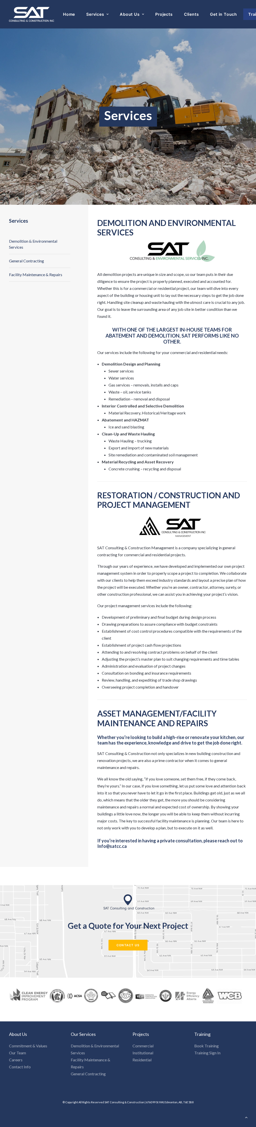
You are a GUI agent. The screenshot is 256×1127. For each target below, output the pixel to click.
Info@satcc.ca (112, 846)
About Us (130, 14)
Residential (142, 1059)
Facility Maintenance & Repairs (35, 274)
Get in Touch (223, 14)
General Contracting (26, 260)
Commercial (143, 1045)
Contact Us (128, 945)
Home (69, 14)
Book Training (206, 1045)
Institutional (142, 1052)
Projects (163, 14)
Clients (191, 14)
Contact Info (20, 1066)
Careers (15, 1059)
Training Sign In (207, 1052)
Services (95, 14)
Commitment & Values (28, 1045)
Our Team (17, 1052)
